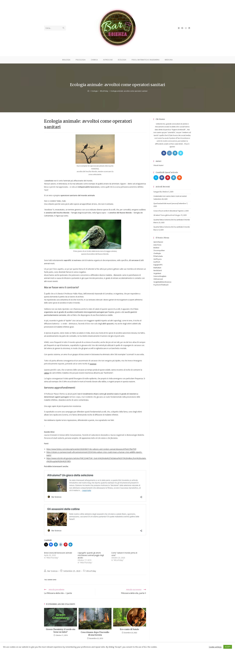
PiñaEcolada (158, 256)
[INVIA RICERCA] (63, 28)
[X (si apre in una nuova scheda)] (178, 28)
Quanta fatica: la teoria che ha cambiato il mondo (171, 220)
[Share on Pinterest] (167, 177)
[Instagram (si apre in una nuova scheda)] (186, 28)
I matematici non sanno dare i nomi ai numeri (170, 196)
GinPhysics (157, 259)
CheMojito (157, 253)
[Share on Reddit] (179, 177)
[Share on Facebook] (161, 177)
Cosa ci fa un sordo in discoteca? (165, 211)
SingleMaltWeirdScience (162, 282)
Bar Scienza (52, 571)
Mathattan (157, 268)
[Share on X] (155, 177)
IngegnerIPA (157, 265)
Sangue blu (157, 192)
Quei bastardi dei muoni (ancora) (165, 203)
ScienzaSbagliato (159, 276)
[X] (180, 153)
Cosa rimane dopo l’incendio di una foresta (95, 633)
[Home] (88, 91)
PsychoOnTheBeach (161, 285)
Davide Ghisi (52, 580)
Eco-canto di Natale (129, 629)
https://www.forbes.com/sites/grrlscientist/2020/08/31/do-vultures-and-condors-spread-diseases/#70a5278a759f (91, 449)
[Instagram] (169, 153)
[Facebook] (163, 153)
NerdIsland (157, 270)
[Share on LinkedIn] (173, 177)
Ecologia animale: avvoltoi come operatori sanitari (129, 91)
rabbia (46, 373)
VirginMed (157, 273)
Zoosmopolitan (159, 250)
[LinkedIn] (175, 153)
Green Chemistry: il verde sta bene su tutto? (60, 630)
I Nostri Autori (158, 165)
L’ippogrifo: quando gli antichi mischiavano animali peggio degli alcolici (91, 555)
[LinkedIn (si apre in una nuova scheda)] (189, 28)
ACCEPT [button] (227, 647)
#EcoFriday (91, 571)
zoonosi (93, 363)
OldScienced (158, 279)
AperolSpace (158, 242)
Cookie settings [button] (215, 647)
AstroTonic (157, 245)
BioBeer (156, 248)
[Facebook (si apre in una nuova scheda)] (182, 28)
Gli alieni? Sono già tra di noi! (164, 215)
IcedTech (156, 262)
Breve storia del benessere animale (58, 553)
